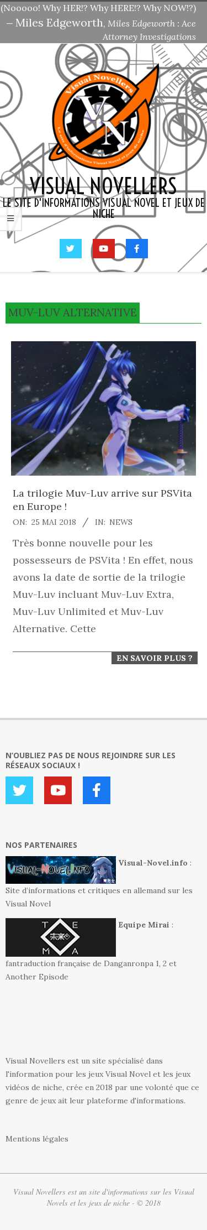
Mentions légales (37, 1139)
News (120, 522)
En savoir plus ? (154, 658)
